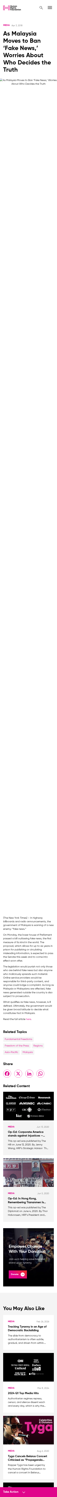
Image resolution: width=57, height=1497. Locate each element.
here (28, 1019)
